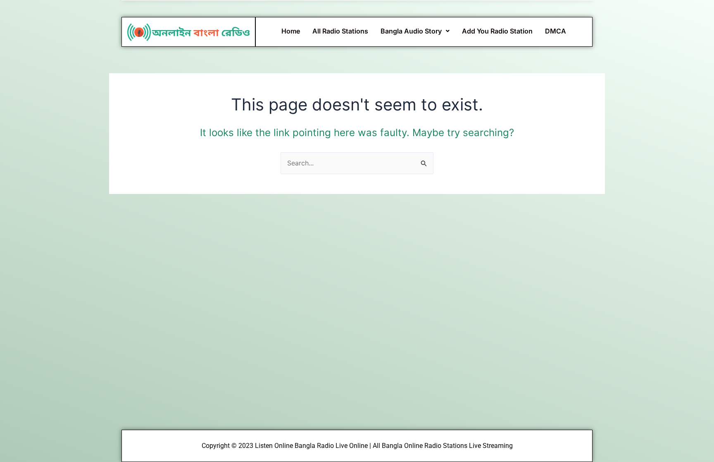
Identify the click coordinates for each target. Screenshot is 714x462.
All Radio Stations (340, 31)
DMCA (555, 31)
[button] (415, 31)
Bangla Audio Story (411, 31)
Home (290, 31)
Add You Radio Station (497, 31)
